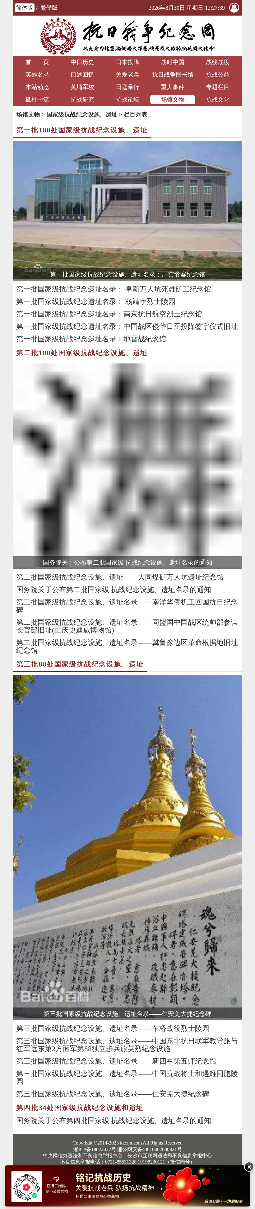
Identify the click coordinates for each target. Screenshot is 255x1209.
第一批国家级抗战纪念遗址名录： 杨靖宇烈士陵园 (95, 302)
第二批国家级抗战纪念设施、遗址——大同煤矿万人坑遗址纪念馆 (120, 577)
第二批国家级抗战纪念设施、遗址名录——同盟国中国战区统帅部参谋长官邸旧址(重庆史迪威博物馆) (127, 626)
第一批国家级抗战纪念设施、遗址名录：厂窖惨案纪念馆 (127, 274)
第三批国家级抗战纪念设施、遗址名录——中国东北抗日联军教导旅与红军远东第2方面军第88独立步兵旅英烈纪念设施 (127, 1045)
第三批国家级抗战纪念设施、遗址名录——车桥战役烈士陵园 (112, 1028)
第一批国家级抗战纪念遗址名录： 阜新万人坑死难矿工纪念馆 (113, 289)
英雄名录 (37, 74)
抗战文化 (218, 99)
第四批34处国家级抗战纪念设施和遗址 (80, 1108)
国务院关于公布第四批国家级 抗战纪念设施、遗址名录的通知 (113, 1121)
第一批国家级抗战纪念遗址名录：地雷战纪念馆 (91, 339)
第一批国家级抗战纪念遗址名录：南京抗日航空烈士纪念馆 (109, 314)
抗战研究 (82, 99)
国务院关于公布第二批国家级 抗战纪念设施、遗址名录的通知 (127, 562)
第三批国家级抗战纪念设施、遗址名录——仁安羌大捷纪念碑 (127, 1013)
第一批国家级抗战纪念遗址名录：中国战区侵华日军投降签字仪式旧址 (127, 326)
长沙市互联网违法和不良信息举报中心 (170, 1155)
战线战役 (218, 62)
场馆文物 (172, 99)
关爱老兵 (127, 74)
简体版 (24, 8)
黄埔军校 (82, 87)
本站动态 (37, 87)
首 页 (37, 62)
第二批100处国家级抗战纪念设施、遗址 (82, 353)
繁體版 (49, 8)
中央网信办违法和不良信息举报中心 (83, 1155)
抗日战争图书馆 (172, 74)
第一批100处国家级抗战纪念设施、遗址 (82, 130)
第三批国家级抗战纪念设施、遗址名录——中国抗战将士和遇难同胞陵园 (127, 1077)
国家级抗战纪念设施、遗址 (81, 114)
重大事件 (172, 87)
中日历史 (82, 62)
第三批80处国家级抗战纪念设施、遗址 (80, 664)
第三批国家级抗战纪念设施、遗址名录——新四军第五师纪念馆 (116, 1061)
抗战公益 (218, 74)
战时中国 (172, 62)
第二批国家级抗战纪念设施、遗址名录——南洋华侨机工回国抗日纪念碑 (127, 606)
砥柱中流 (37, 99)
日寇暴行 (127, 87)
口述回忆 (82, 74)
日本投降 (127, 62)
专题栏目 (218, 87)
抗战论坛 (127, 99)
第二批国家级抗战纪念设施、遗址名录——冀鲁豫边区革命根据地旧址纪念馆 (127, 646)
